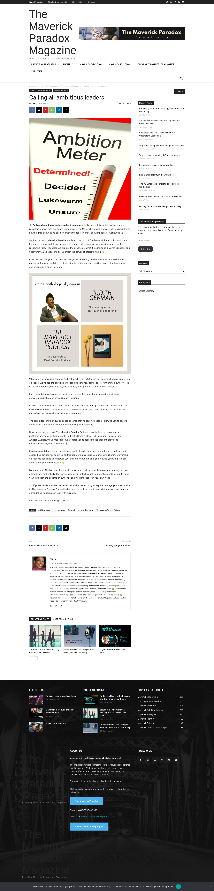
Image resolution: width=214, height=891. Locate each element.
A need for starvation (56, 723)
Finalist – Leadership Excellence (61, 696)
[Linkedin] (171, 2)
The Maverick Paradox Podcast (108, 510)
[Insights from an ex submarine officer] (115, 636)
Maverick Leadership (72, 86)
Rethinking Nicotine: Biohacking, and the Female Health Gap (161, 110)
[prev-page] (31, 658)
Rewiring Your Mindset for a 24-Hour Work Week (161, 197)
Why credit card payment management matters (161, 145)
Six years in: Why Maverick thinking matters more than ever (159, 122)
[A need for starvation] (36, 727)
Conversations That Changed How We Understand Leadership (157, 134)
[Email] (66, 110)
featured (71, 510)
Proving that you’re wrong (118, 545)
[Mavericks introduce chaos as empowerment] (36, 713)
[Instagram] (167, 2)
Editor (34, 103)
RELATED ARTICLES (40, 619)
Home (31, 86)
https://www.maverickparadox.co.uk (63, 563)
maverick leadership (85, 510)
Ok (178, 886)
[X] (179, 2)
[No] (210, 886)
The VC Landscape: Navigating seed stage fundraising (159, 185)
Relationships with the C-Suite (44, 545)
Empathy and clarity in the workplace (156, 175)
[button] (181, 78)
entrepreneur (60, 510)
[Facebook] (163, 2)
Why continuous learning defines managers (159, 155)
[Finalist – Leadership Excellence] (36, 700)
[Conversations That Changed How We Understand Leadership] (80, 636)
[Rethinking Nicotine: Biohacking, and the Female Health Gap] (90, 700)
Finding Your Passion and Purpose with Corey (160, 206)
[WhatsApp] (52, 110)
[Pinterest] (175, 2)
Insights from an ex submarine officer (156, 165)
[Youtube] (183, 2)
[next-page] (36, 658)
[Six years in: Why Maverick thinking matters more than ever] (45, 636)
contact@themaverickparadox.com (98, 816)
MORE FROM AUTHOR (63, 619)
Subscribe (145, 249)
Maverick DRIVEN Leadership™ (49, 86)
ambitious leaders (44, 510)
